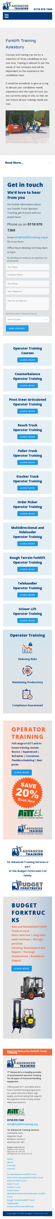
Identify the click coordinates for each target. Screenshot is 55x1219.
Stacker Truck (13, 1187)
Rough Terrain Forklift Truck (21, 1200)
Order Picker (13, 1190)
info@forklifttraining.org (29, 237)
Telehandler (13, 1203)
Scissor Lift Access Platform (20, 1206)
